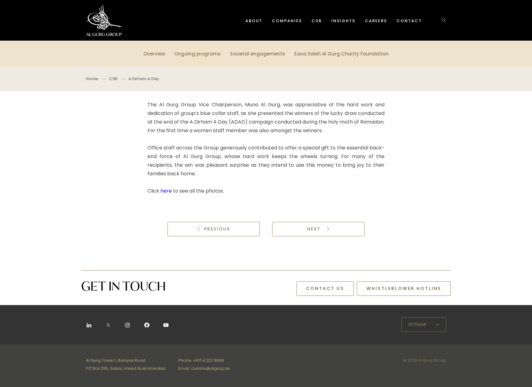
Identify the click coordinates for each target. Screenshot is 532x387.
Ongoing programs (197, 54)
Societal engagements (257, 54)
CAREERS (376, 21)
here (165, 190)
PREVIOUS (217, 229)
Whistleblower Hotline (403, 288)
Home (92, 79)
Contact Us (325, 288)
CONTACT (409, 21)
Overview (154, 54)
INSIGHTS (343, 21)
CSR (317, 21)
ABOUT (253, 21)
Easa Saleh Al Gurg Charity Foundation (341, 54)
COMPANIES (287, 21)
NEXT (314, 229)
